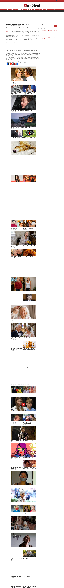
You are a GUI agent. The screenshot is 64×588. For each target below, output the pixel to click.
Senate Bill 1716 (8, 31)
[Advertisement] (32, 17)
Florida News (22, 25)
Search (42, 24)
